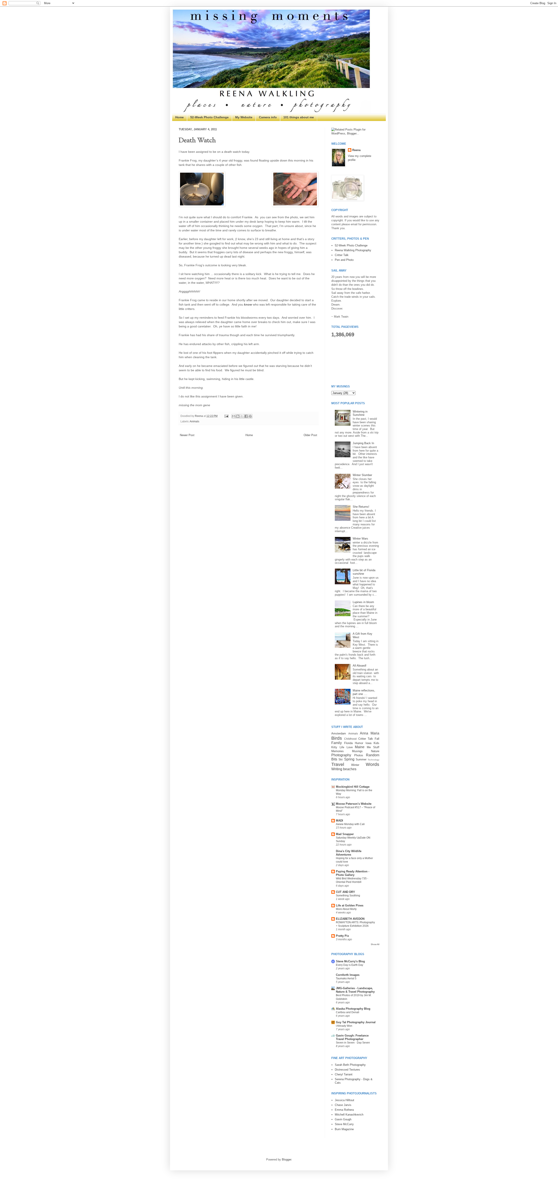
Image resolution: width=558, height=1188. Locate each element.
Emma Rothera (344, 1109)
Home (179, 117)
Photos (358, 755)
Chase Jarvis (343, 1105)
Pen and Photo (344, 259)
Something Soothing (348, 895)
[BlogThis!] (238, 416)
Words (372, 764)
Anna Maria (369, 733)
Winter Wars (360, 538)
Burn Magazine (344, 1129)
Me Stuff (373, 747)
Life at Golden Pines (349, 905)
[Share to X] (242, 416)
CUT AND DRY (345, 892)
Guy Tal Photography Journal (356, 1022)
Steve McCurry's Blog (350, 961)
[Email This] (233, 416)
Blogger (286, 1159)
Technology (373, 759)
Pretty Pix (342, 935)
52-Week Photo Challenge (209, 117)
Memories (337, 751)
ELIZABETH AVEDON (350, 918)
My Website (243, 117)
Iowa (368, 743)
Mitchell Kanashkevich (349, 1114)
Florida (348, 743)
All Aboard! (359, 665)
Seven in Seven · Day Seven (353, 1042)
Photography (341, 755)
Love (350, 747)
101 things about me (298, 117)
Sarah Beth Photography (350, 1064)
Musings (357, 751)
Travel (337, 764)
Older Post (310, 435)
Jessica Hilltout (344, 1100)
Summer (361, 759)
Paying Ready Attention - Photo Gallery (352, 873)
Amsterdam (338, 733)
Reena (199, 415)
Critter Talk (342, 255)
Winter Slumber (362, 475)
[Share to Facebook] (246, 416)
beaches (349, 769)
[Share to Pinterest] (250, 416)
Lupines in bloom (363, 602)
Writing (336, 769)
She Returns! (361, 506)
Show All (375, 944)
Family (336, 743)
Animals (194, 421)
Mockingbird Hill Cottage (352, 786)
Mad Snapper (345, 834)
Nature (375, 751)
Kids (376, 743)
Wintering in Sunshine (360, 413)
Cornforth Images (347, 975)
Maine (359, 747)
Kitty (334, 747)
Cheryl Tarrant (343, 1074)
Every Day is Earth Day (349, 964)
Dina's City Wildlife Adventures (348, 852)
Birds (336, 738)
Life (342, 747)
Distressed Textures (347, 1069)
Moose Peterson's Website (353, 803)
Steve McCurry (344, 1124)
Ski (341, 759)
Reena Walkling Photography (353, 250)
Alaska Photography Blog (353, 1008)
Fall (377, 738)
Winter (355, 765)
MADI (339, 820)
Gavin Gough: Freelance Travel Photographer (352, 1037)
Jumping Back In (363, 443)
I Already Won (344, 1025)
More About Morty (346, 909)
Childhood (350, 738)
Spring (349, 759)
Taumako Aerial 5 (346, 978)
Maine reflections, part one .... (364, 692)
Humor (359, 743)
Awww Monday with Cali (350, 824)
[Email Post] (226, 415)
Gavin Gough (343, 1119)
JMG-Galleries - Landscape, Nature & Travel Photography (355, 990)
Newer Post (187, 435)
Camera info (268, 117)
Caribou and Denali (347, 1012)
